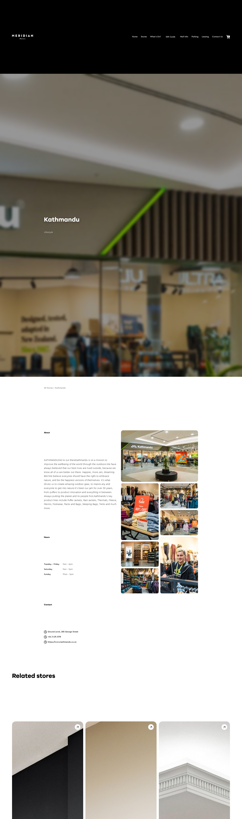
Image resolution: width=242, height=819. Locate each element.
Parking (195, 37)
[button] (227, 37)
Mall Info (184, 37)
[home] (22, 36)
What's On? (155, 37)
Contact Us (217, 37)
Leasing (205, 37)
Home (135, 37)
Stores (144, 37)
